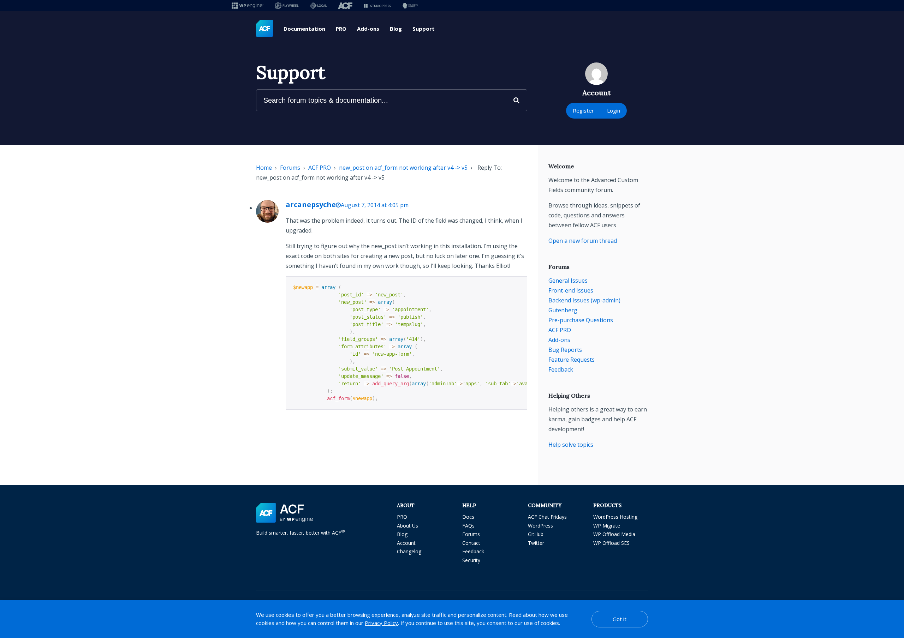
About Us (407, 525)
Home (264, 167)
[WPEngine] (247, 5)
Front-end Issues (570, 290)
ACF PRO (319, 167)
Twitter (536, 543)
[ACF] (345, 5)
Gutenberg (562, 310)
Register (583, 110)
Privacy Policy (381, 622)
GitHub (535, 534)
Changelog (409, 551)
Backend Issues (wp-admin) (584, 300)
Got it (619, 618)
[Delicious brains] (410, 5)
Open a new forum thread (582, 241)
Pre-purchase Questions (580, 320)
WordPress (540, 525)
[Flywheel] (286, 5)
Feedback (560, 369)
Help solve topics (570, 445)
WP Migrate (606, 525)
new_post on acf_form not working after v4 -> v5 (403, 167)
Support (423, 28)
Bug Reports (565, 350)
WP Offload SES (611, 543)
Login (613, 110)
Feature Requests (571, 359)
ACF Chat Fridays (547, 516)
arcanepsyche (311, 204)
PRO (341, 28)
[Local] (318, 5)
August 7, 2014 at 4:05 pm (375, 205)
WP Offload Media (614, 534)
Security (471, 560)
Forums (290, 167)
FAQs (468, 525)
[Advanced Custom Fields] (264, 28)
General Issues (568, 280)
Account (406, 543)
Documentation (304, 28)
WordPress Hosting (615, 516)
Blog (396, 28)
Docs (468, 516)
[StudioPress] (377, 5)
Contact (471, 543)
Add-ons (368, 28)
